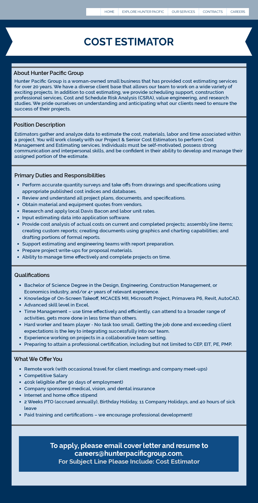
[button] (213, 12)
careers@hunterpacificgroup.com (128, 453)
